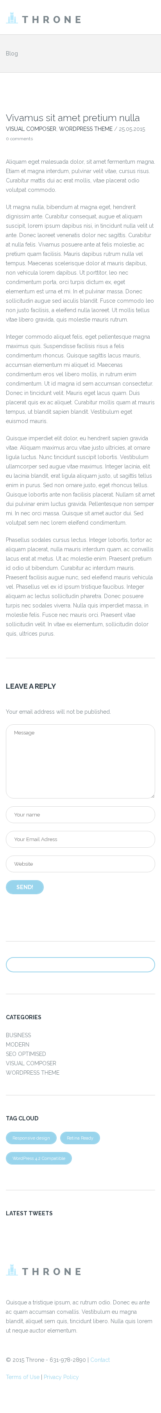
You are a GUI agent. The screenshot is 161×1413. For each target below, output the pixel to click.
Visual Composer (31, 129)
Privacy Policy (61, 1377)
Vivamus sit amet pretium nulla (73, 117)
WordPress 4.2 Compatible (39, 1158)
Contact (100, 1360)
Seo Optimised (26, 1054)
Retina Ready (80, 1138)
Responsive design (31, 1138)
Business (18, 1035)
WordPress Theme (86, 129)
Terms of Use (22, 1377)
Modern (17, 1044)
